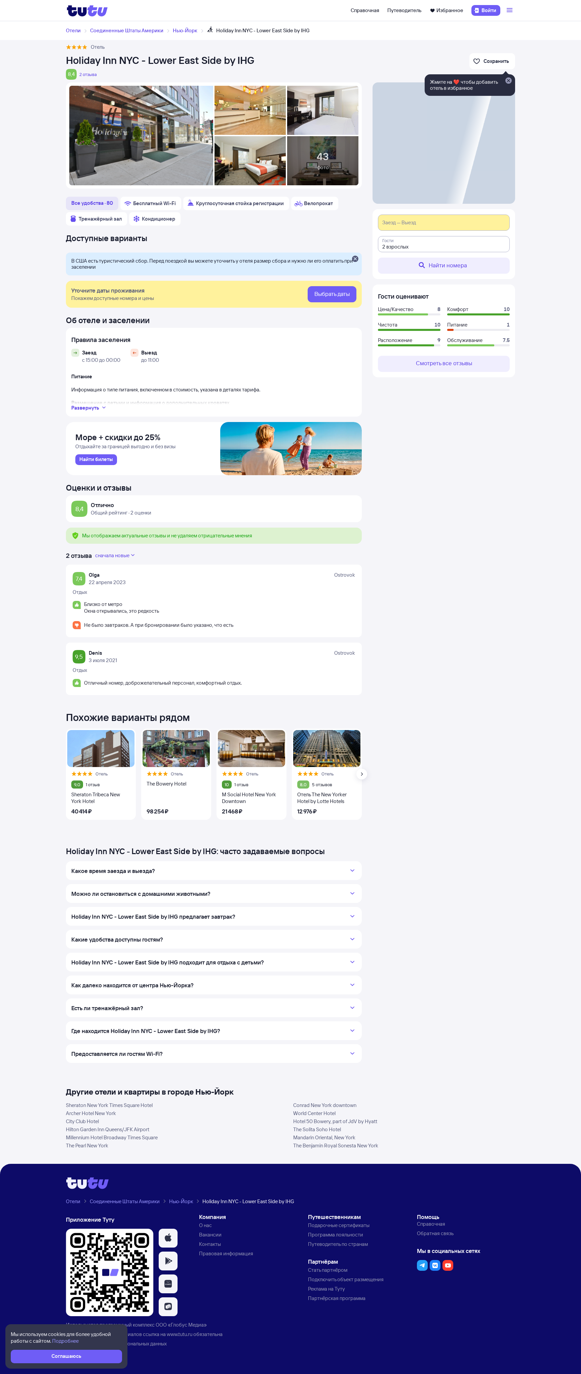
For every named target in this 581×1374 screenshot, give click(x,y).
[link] (96, 459)
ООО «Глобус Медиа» (181, 1325)
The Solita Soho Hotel (317, 1129)
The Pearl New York (87, 1145)
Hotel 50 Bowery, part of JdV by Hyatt (335, 1121)
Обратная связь (435, 1233)
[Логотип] (87, 10)
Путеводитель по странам (338, 1244)
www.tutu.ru (179, 1334)
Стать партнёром (327, 1270)
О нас (205, 1225)
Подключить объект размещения (346, 1279)
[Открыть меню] (510, 10)
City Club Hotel (82, 1121)
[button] (168, 1238)
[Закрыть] (355, 259)
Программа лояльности (335, 1234)
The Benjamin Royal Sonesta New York (335, 1145)
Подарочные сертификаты (339, 1225)
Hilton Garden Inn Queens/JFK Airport (107, 1129)
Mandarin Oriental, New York (324, 1137)
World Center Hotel (314, 1113)
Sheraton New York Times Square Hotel (109, 1105)
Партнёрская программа (336, 1298)
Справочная (365, 10)
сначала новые (112, 555)
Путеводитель (404, 10)
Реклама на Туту (326, 1289)
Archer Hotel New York (91, 1113)
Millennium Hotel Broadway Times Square (112, 1137)
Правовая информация (226, 1253)
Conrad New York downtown (324, 1105)
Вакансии (210, 1234)
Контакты (210, 1244)
